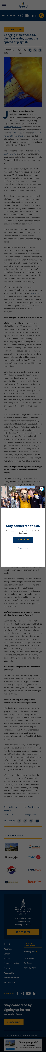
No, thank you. (23, 548)
